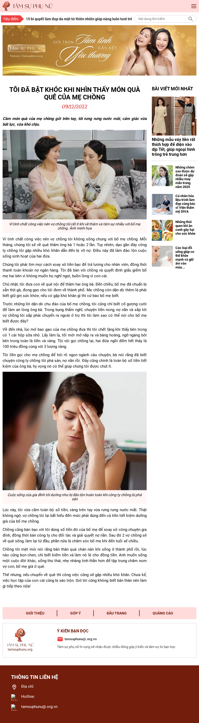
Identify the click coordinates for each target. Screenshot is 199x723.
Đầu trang (117, 613)
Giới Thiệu (35, 613)
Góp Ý (75, 613)
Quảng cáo (163, 613)
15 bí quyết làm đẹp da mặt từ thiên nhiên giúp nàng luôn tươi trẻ (77, 19)
